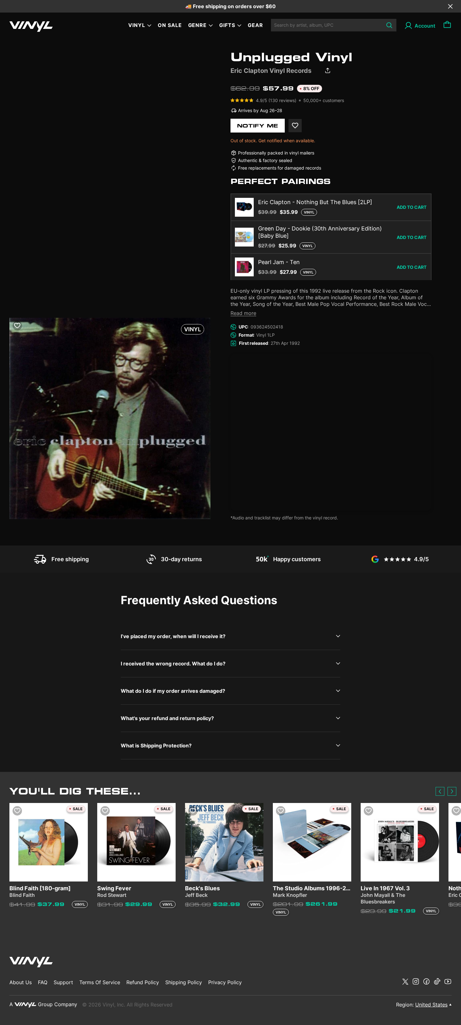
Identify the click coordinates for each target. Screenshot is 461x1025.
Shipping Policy (183, 982)
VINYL (136, 25)
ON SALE (170, 25)
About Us (20, 982)
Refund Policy (142, 982)
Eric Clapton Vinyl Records (270, 70)
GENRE (197, 25)
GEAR (255, 25)
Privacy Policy (225, 982)
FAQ (42, 982)
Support (63, 982)
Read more (243, 313)
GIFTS (227, 25)
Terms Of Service (99, 982)
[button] (440, 791)
